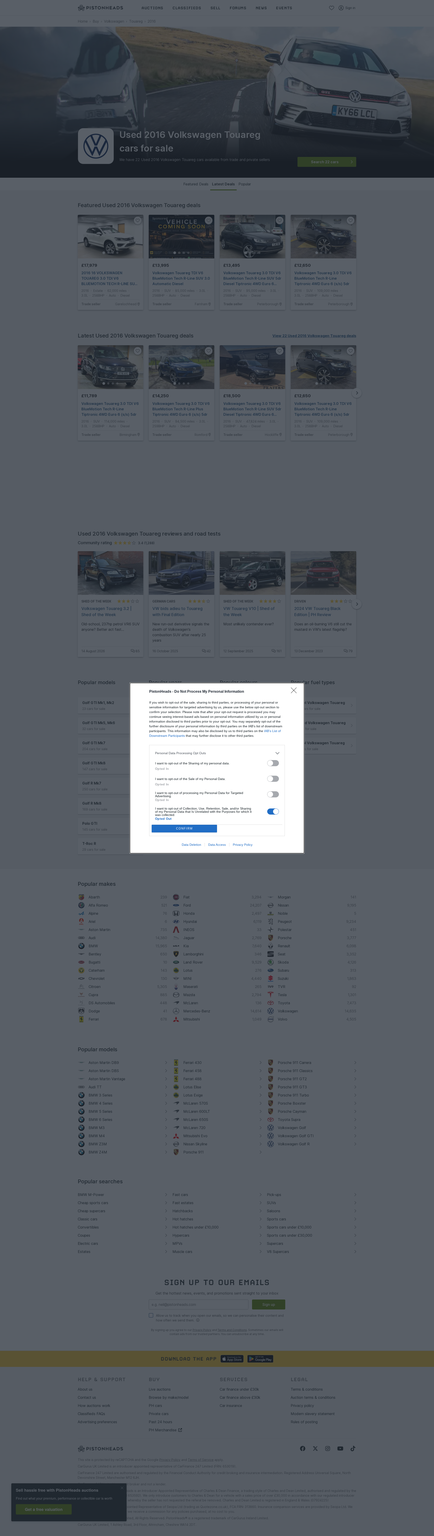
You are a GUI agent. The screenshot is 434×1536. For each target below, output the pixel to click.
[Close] (295, 692)
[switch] (273, 763)
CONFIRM (184, 828)
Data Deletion (191, 844)
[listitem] (217, 753)
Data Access (217, 844)
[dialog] (217, 768)
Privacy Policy (242, 844)
